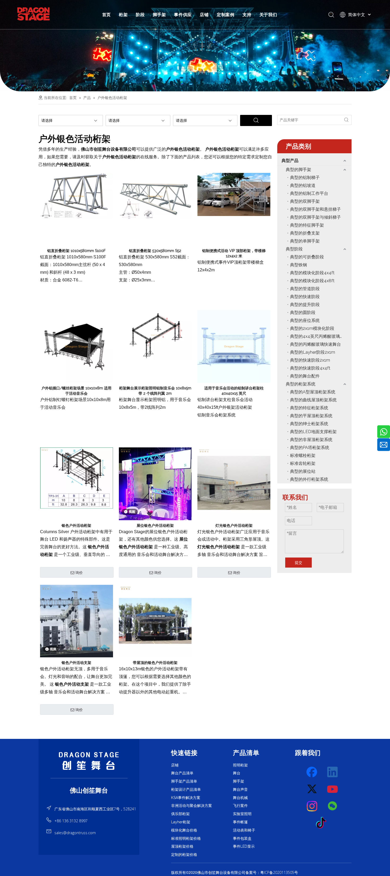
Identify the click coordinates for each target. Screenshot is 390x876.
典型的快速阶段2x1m (310, 360)
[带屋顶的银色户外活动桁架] (155, 621)
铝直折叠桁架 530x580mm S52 (155, 251)
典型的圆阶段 (302, 312)
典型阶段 (294, 248)
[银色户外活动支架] (76, 621)
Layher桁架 (180, 822)
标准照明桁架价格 (186, 838)
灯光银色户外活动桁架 (234, 525)
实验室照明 (242, 814)
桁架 (123, 14)
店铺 (204, 14)
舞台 (236, 773)
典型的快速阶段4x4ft (310, 368)
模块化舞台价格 (184, 830)
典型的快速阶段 (305, 296)
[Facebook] (312, 772)
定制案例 (226, 14)
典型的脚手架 (298, 169)
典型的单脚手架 (305, 241)
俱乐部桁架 (180, 814)
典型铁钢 (298, 264)
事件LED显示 (244, 846)
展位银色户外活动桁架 (155, 525)
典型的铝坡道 (302, 185)
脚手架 (159, 14)
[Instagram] (312, 806)
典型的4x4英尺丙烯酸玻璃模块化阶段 (321, 336)
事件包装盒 (242, 838)
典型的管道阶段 (305, 288)
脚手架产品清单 (184, 781)
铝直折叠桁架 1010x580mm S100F (76, 251)
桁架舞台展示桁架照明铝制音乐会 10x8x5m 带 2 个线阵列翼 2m (155, 391)
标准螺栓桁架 (302, 455)
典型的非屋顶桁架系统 (311, 439)
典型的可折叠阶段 (307, 256)
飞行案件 (240, 805)
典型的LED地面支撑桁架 (313, 431)
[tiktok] (322, 823)
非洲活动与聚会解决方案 (191, 805)
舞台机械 (240, 798)
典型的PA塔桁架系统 (309, 447)
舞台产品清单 (182, 773)
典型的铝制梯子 (305, 177)
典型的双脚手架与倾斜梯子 (315, 217)
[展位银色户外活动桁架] (155, 483)
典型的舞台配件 (305, 376)
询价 (79, 572)
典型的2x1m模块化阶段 (312, 328)
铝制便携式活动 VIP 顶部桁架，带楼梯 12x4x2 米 (234, 253)
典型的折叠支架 (305, 233)
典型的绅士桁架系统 (309, 423)
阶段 (140, 14)
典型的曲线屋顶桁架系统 (313, 399)
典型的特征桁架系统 (309, 407)
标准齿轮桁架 (302, 463)
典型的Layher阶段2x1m (312, 352)
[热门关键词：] (346, 120)
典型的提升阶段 (305, 304)
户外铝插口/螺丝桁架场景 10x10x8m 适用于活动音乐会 (76, 391)
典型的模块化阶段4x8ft (312, 280)
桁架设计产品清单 (186, 789)
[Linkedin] (332, 772)
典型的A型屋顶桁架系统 (312, 391)
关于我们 (268, 14)
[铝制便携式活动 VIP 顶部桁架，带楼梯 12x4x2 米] (233, 194)
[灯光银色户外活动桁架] (233, 483)
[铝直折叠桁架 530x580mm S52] (155, 196)
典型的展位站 (302, 471)
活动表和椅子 (244, 830)
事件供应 (183, 14)
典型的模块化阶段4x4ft (312, 272)
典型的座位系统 (305, 320)
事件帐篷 (240, 822)
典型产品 (289, 160)
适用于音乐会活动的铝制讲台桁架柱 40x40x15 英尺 (234, 391)
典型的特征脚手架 (307, 225)
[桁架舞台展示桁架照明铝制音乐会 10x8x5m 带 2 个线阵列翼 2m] (155, 335)
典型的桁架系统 (300, 384)
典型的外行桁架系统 (309, 479)
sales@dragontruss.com (75, 832)
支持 (247, 14)
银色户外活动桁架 (76, 525)
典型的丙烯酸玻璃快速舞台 (315, 344)
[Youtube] (332, 789)
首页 (106, 14)
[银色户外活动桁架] (76, 477)
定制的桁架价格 (184, 854)
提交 (298, 562)
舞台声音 (240, 789)
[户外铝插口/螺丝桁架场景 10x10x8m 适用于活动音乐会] (76, 346)
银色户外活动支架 (76, 663)
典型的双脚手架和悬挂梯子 (315, 209)
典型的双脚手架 (305, 201)
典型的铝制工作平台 (309, 193)
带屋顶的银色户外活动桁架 (155, 663)
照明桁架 (240, 765)
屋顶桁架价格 (182, 846)
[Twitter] (312, 789)
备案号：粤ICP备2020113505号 (271, 872)
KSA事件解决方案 (185, 798)
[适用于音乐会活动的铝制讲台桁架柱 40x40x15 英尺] (233, 346)
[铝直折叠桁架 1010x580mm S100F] (76, 196)
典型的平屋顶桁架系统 (311, 415)
